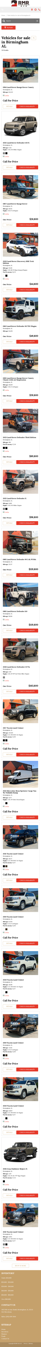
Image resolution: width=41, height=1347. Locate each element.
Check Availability (27, 106)
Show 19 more (20, 1266)
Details (9, 106)
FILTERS (10, 28)
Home (3, 15)
